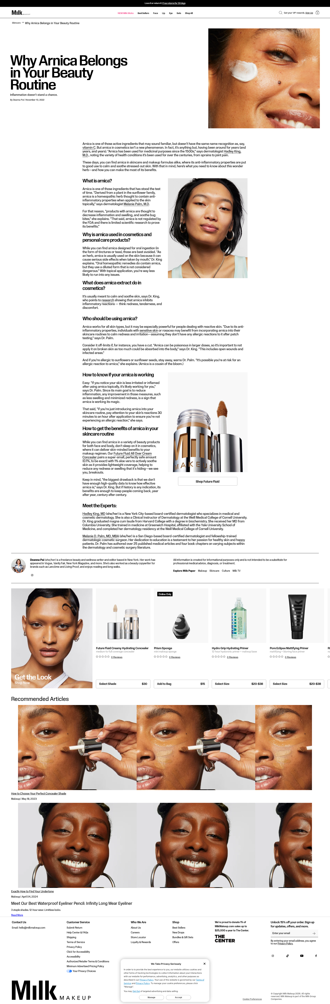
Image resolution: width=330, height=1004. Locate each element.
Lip (163, 13)
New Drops (178, 932)
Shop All (189, 13)
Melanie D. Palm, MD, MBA (100, 536)
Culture (226, 571)
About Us (136, 928)
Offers (175, 942)
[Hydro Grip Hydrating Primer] (239, 615)
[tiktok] (287, 957)
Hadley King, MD (93, 514)
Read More (17, 915)
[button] (281, 12)
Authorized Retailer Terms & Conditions (88, 961)
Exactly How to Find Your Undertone (32, 891)
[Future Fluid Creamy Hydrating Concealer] (123, 615)
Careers (135, 932)
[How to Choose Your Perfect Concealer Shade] (165, 747)
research (108, 300)
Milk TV (236, 571)
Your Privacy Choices (84, 971)
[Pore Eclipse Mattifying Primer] (297, 615)
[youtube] (301, 957)
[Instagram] (32, 575)
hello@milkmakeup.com (32, 928)
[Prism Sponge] (181, 615)
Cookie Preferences (252, 999)
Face (155, 13)
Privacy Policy (74, 947)
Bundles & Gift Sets (182, 937)
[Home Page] (21, 13)
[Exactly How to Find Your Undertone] (165, 845)
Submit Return (74, 928)
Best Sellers (143, 13)
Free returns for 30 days (174, 3)
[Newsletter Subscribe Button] (314, 933)
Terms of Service (76, 942)
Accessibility (73, 957)
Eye (171, 13)
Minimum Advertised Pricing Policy (85, 966)
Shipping (71, 937)
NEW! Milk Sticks (126, 13)
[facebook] (316, 957)
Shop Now (22, 683)
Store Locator (138, 937)
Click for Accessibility (78, 952)
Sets (179, 13)
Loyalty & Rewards (141, 942)
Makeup (202, 571)
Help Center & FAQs (77, 932)
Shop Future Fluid (207, 481)
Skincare (16, 23)
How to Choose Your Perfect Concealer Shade (38, 793)
